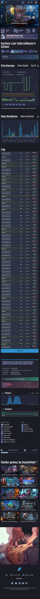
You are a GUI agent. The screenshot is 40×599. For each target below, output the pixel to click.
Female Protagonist (28, 362)
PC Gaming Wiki (8, 427)
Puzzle (13, 362)
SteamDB (6, 424)
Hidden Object (6, 362)
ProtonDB (6, 429)
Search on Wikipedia (9, 439)
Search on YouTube (9, 442)
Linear (10, 363)
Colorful (25, 363)
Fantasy (30, 363)
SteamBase (6, 437)
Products (26, 427)
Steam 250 (6, 435)
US (16, 575)
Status (20, 578)
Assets (26, 424)
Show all (20, 351)
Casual (20, 363)
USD (28, 575)
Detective (5, 363)
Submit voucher (28, 431)
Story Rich (15, 363)
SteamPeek (6, 431)
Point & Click (18, 362)
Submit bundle (28, 429)
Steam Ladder (7, 433)
